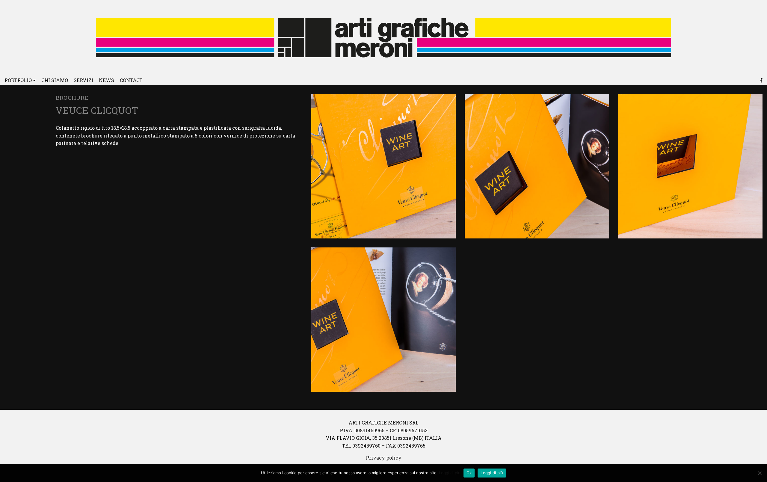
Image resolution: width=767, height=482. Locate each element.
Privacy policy (383, 457)
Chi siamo (54, 80)
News (106, 80)
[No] (760, 473)
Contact (131, 80)
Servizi (83, 80)
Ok (469, 472)
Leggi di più (449, 472)
